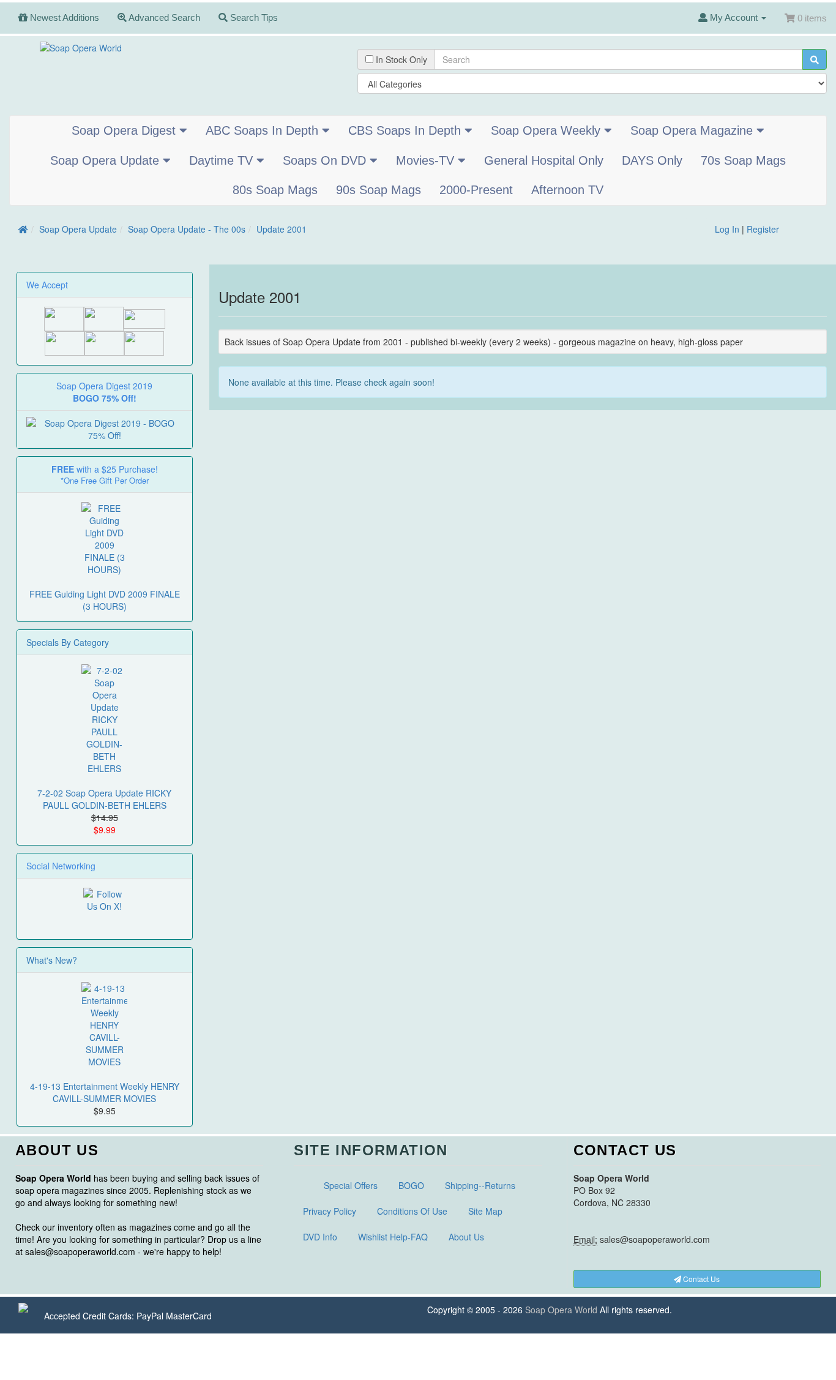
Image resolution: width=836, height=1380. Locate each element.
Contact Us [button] (700, 1278)
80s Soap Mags (275, 190)
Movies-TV (427, 160)
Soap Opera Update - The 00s (186, 229)
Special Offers (351, 1185)
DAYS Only (652, 160)
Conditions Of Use (412, 1211)
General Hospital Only (543, 160)
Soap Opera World (561, 1309)
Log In (727, 229)
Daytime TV (222, 160)
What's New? (51, 960)
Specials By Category (67, 642)
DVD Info (320, 1237)
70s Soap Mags (743, 160)
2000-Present (476, 190)
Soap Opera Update (106, 160)
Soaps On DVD (326, 160)
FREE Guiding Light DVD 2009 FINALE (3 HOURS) (104, 600)
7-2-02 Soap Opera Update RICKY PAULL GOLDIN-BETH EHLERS (104, 799)
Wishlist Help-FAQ (393, 1237)
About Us (466, 1237)
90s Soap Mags (378, 190)
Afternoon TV (567, 190)
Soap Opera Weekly (547, 130)
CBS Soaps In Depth (406, 130)
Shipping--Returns (480, 1185)
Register (763, 229)
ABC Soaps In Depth (264, 130)
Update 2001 (281, 229)
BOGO (411, 1185)
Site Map (485, 1211)
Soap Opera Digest (125, 130)
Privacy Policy (329, 1211)
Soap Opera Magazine (693, 130)
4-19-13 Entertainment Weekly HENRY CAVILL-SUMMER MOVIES (104, 1092)
